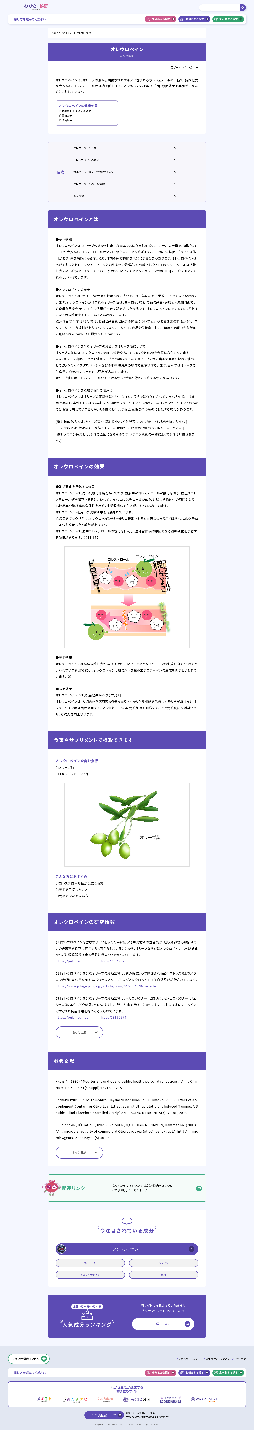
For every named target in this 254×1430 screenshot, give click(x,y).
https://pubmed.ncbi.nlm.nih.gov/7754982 (90, 961)
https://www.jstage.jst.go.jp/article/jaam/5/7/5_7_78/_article (106, 986)
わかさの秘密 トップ (62, 32)
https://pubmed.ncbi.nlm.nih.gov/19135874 (91, 1017)
